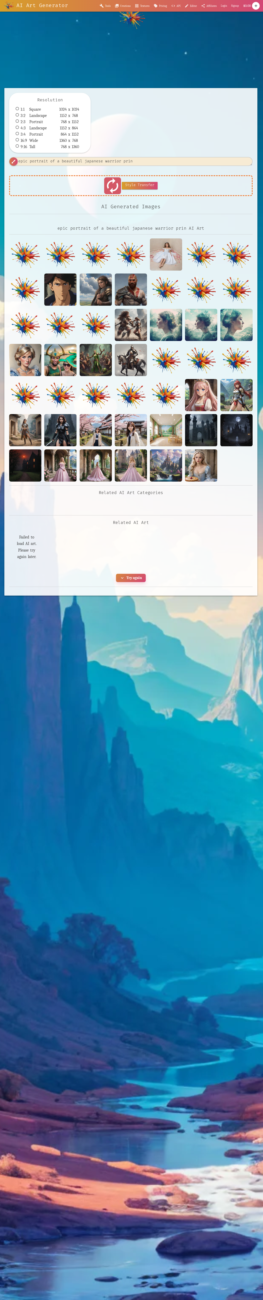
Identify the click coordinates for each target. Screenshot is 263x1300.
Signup (235, 5)
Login (224, 5)
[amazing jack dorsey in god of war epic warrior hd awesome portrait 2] (131, 289)
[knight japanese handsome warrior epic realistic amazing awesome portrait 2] (131, 360)
